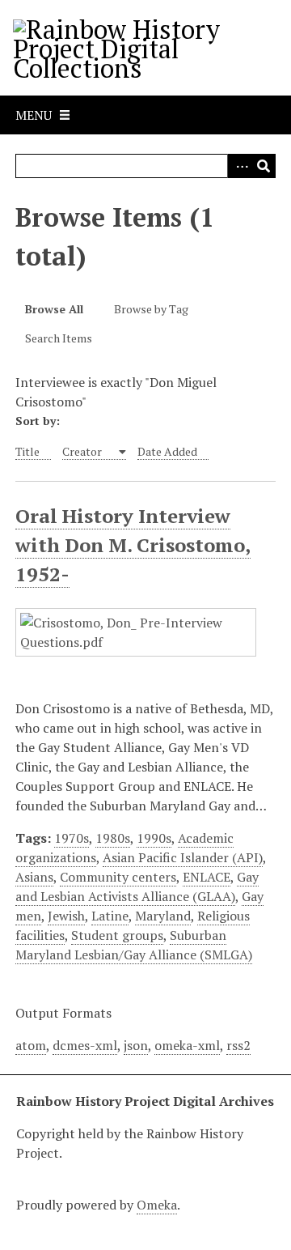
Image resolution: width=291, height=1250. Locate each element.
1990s (154, 838)
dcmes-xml (85, 1045)
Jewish (66, 916)
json (136, 1045)
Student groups (117, 935)
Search (263, 166)
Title (27, 451)
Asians (34, 877)
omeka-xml (187, 1045)
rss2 (238, 1045)
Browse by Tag (151, 309)
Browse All (54, 309)
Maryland (163, 916)
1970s (71, 838)
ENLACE (206, 877)
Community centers (118, 877)
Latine (110, 916)
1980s (112, 838)
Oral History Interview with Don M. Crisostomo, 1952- (133, 545)
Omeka (157, 1205)
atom (30, 1045)
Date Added (167, 451)
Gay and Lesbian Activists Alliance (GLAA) (137, 886)
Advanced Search (239, 166)
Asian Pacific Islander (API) (183, 857)
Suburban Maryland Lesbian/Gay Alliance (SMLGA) (133, 944)
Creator (83, 451)
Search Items (58, 338)
